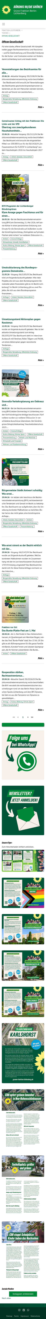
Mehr (40, 107)
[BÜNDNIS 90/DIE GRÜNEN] (6, 9)
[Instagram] (19, 1310)
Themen (5, 33)
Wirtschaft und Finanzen (12, 441)
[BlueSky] (23, 1310)
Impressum (25, 1316)
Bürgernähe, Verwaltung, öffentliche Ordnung (20, 99)
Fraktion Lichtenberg (11, 30)
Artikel (5, 239)
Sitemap (9, 1316)
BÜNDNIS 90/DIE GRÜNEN (28, 7)
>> (32, 717)
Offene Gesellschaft (11, 36)
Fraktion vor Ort (9, 627)
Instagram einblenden (23, 1293)
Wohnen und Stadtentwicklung (14, 444)
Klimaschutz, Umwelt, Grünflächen (15, 242)
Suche (16, 1316)
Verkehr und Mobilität (27, 437)
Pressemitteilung (9, 249)
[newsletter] (23, 810)
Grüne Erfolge (16, 239)
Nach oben (6, 1298)
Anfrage (6, 297)
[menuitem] (9, 1316)
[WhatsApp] (28, 1310)
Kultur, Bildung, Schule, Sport (14, 245)
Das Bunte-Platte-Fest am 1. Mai (18, 630)
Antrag (5, 95)
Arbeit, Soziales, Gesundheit (21, 157)
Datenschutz (35, 1316)
